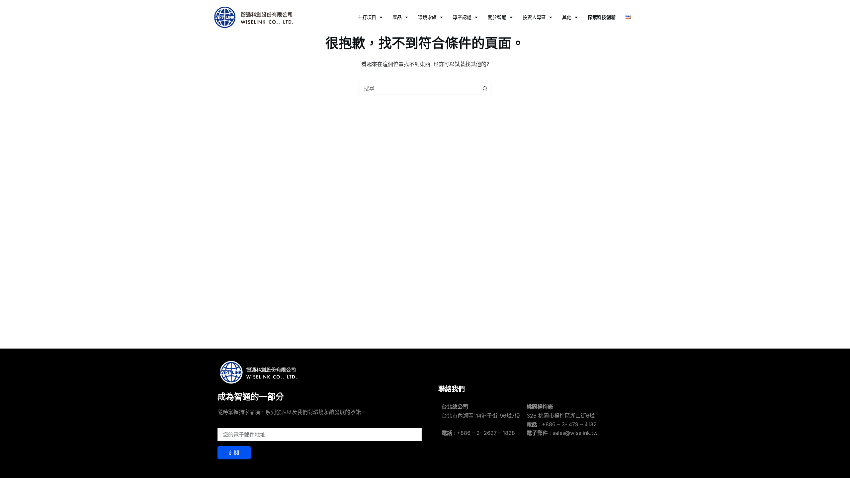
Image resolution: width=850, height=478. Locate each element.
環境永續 (427, 17)
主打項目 (367, 17)
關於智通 (497, 17)
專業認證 (462, 17)
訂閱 (234, 452)
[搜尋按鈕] (484, 88)
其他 (566, 17)
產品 (397, 17)
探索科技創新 (602, 17)
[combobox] (418, 88)
